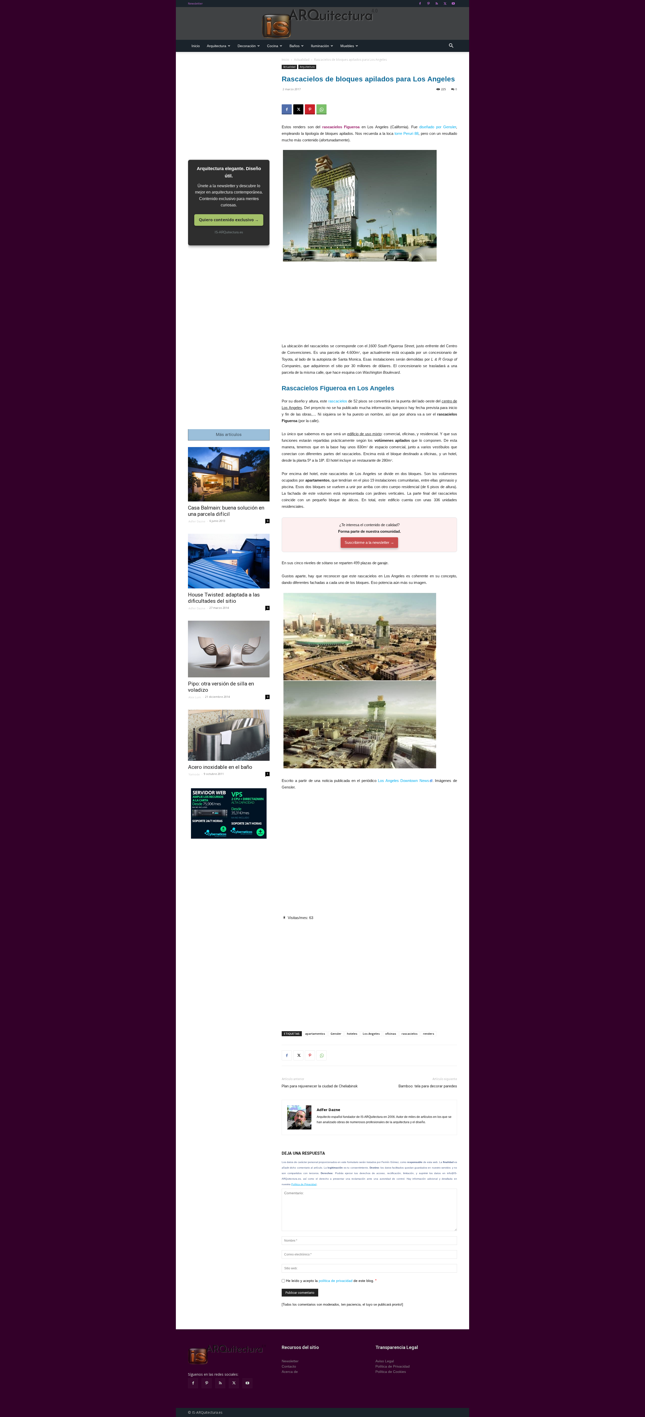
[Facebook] (420, 3)
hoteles (352, 1033)
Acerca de (290, 1372)
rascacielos (337, 401)
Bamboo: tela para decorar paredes (428, 1086)
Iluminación (320, 46)
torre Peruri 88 (406, 133)
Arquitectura (216, 46)
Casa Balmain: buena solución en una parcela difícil (226, 511)
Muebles (347, 46)
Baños (294, 46)
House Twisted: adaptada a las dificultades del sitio (224, 598)
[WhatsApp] (321, 109)
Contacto (289, 1366)
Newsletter (195, 3)
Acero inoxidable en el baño (220, 767)
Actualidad (301, 59)
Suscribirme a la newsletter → (369, 542)
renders (428, 1033)
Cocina (272, 46)
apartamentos (315, 1033)
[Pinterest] (428, 3)
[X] (445, 3)
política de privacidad (335, 1281)
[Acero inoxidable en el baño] (229, 735)
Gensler (336, 1033)
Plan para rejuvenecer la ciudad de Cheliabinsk (320, 1086)
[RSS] (436, 3)
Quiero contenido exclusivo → (229, 220)
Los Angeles (371, 1033)
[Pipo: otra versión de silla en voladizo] (229, 649)
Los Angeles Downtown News (403, 780)
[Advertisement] (369, 305)
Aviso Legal (384, 1361)
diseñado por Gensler (437, 127)
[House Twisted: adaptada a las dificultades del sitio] (229, 561)
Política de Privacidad (303, 1184)
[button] (451, 46)
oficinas (390, 1033)
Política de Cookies (390, 1372)
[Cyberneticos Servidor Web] (229, 813)
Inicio (195, 46)
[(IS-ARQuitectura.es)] (322, 24)
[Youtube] (453, 3)
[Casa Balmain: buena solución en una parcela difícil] (229, 474)
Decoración (247, 46)
